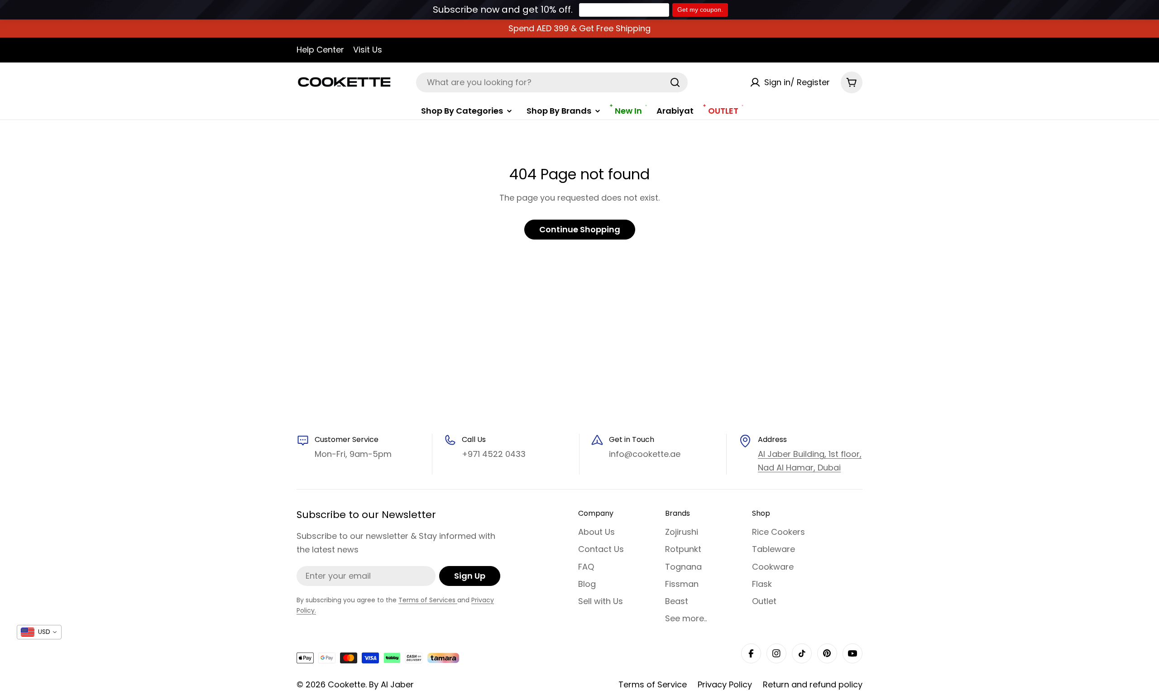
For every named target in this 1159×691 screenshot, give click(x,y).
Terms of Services (427, 600)
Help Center (320, 49)
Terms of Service (652, 684)
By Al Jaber (391, 684)
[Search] (675, 82)
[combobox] (552, 82)
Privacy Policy (725, 684)
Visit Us (367, 49)
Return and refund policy (812, 684)
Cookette (346, 684)
